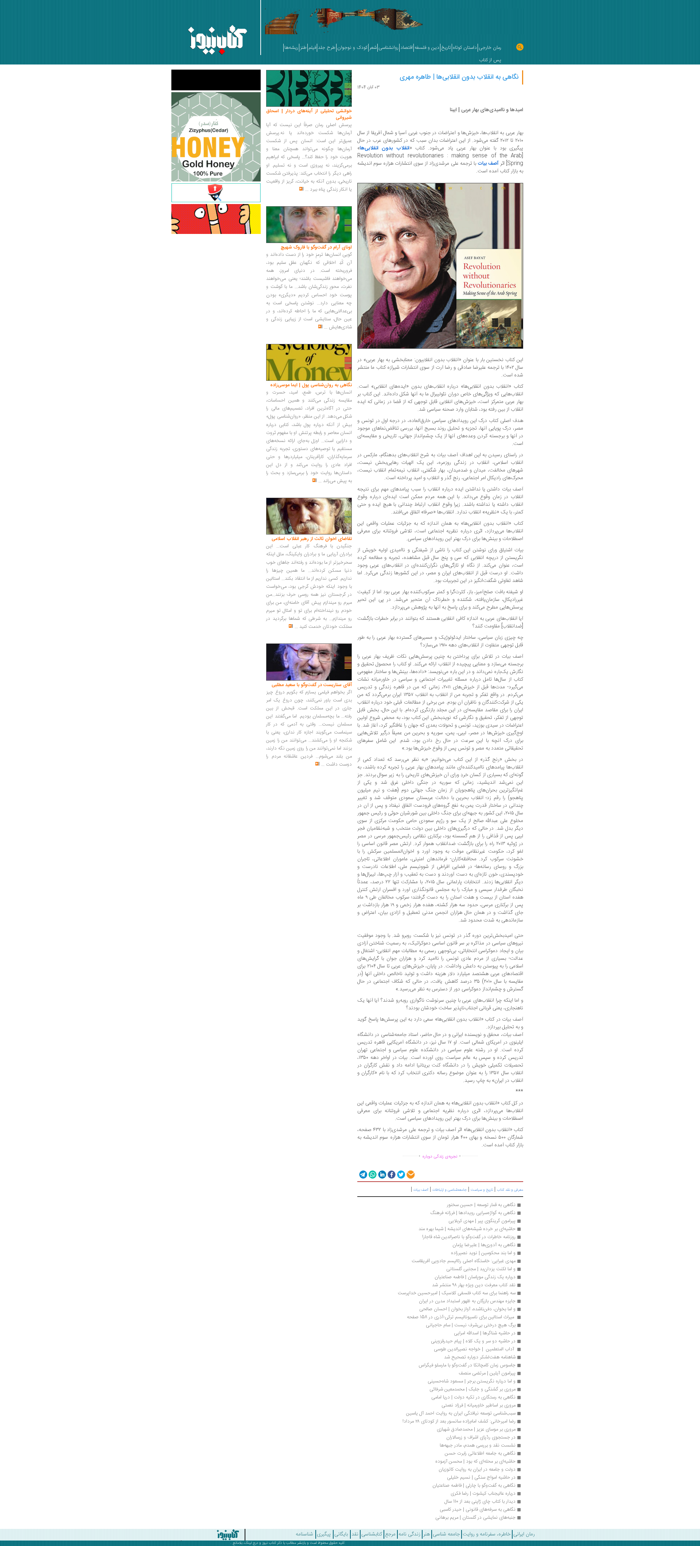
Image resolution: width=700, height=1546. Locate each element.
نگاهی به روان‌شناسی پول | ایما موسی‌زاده (311, 385)
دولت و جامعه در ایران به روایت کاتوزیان (477, 1469)
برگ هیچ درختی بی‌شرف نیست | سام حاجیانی (471, 1325)
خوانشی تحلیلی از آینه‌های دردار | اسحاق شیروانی (309, 114)
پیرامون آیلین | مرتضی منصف (487, 1373)
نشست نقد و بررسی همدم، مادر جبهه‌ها (478, 1445)
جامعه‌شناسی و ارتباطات (449, 1190)
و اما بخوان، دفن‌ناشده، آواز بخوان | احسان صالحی (467, 1309)
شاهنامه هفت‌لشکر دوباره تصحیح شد (480, 1357)
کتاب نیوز (269, 1543)
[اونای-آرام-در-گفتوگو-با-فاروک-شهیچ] (309, 224)
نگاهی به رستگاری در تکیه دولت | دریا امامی (473, 1397)
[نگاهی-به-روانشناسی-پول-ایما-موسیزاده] (309, 362)
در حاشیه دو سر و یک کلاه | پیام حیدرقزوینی (473, 1341)
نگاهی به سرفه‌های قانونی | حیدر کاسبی (478, 1510)
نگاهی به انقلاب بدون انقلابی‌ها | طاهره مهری (459, 77)
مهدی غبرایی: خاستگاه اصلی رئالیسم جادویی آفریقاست (464, 1261)
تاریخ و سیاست (482, 1190)
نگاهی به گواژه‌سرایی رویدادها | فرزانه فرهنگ (473, 1213)
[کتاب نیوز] (197, 1535)
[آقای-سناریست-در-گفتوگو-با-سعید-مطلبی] (309, 662)
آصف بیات (488, 163)
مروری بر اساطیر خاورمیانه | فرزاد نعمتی (479, 1405)
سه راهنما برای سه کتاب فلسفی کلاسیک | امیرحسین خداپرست (457, 1293)
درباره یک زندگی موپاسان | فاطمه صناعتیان (475, 1277)
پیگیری (324, 1534)
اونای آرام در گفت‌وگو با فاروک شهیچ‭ (316, 247)
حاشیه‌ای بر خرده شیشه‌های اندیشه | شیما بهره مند (467, 1229)
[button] (362, 1174)
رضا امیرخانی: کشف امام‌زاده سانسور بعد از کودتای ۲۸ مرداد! (459, 1421)
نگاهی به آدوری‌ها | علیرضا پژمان (484, 1245)
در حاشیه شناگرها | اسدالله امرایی (485, 1333)
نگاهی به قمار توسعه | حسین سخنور (481, 1205)
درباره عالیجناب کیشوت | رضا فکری (483, 1494)
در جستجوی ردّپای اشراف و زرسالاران (481, 1437)
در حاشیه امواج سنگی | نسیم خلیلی (481, 1477)
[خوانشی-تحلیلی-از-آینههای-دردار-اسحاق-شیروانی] (309, 88)
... (306, 189)
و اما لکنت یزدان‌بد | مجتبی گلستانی (481, 1269)
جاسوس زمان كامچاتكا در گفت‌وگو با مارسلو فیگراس (467, 1365)
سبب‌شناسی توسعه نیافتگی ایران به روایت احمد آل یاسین (461, 1413)
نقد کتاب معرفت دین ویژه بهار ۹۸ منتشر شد (474, 1285)
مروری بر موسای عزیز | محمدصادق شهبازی (476, 1429)
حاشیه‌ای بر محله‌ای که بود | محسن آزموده (475, 1461)
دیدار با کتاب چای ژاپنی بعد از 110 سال (480, 1502)
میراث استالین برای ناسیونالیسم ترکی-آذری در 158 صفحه (461, 1317)
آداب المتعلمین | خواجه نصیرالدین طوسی (475, 1349)
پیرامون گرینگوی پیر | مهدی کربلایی (482, 1221)
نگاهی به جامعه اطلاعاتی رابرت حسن (480, 1453)
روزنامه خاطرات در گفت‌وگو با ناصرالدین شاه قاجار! (469, 1237)
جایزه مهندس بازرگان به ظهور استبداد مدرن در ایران (467, 1301)
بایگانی (341, 1534)
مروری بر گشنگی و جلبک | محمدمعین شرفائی (472, 1389)
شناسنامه (304, 1534)
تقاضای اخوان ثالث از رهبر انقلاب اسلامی (312, 539)
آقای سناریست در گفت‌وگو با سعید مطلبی (312, 685)
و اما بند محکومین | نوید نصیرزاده (483, 1253)
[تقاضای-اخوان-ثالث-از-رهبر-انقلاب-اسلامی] (309, 516)
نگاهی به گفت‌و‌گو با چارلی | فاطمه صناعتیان (474, 1486)
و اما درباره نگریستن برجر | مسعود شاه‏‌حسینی (471, 1381)
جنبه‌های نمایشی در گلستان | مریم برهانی (475, 1518)
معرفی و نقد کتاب (510, 1190)
